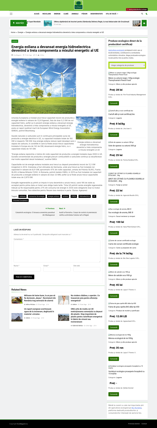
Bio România (137, 408)
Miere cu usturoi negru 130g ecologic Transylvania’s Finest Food (124, 79)
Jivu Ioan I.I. (127, 129)
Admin (75, 304)
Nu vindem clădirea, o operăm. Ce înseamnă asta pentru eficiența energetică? (85, 298)
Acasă (36, 14)
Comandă (113, 103)
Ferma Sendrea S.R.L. (130, 160)
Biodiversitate (97, 14)
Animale (75, 14)
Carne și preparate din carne (126, 248)
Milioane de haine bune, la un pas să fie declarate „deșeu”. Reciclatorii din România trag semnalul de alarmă (40, 298)
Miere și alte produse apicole (126, 84)
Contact (144, 424)
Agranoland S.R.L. (129, 321)
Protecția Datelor (134, 424)
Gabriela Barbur (78, 325)
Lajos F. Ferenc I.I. (129, 290)
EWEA (74, 196)
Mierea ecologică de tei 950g (120, 338)
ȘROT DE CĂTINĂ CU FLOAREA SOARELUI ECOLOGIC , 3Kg (126, 180)
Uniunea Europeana (20, 200)
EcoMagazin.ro (22, 424)
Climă (66, 14)
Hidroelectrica (84, 196)
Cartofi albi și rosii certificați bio (121, 114)
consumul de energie (37, 196)
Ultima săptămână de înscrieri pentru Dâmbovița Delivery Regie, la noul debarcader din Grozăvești (77, 22)
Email (46, 266)
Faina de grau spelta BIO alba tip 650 (123, 307)
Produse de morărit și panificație (127, 311)
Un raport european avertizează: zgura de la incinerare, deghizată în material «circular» (39, 311)
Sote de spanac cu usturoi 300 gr (122, 145)
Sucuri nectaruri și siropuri (125, 216)
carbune (22, 196)
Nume (16, 266)
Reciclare (47, 14)
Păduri (84, 14)
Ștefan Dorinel (128, 388)
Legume (119, 118)
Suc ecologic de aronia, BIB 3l (120, 212)
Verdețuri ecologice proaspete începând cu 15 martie (126, 372)
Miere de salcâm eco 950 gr (120, 275)
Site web (76, 266)
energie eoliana (53, 196)
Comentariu (19, 239)
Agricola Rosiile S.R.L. (131, 195)
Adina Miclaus (30, 304)
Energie (57, 14)
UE (94, 196)
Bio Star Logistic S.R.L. (131, 258)
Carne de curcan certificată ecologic (123, 244)
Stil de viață (111, 14)
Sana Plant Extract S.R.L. (132, 227)
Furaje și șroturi (121, 185)
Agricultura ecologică (116, 50)
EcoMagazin (17, 55)
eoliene (65, 196)
